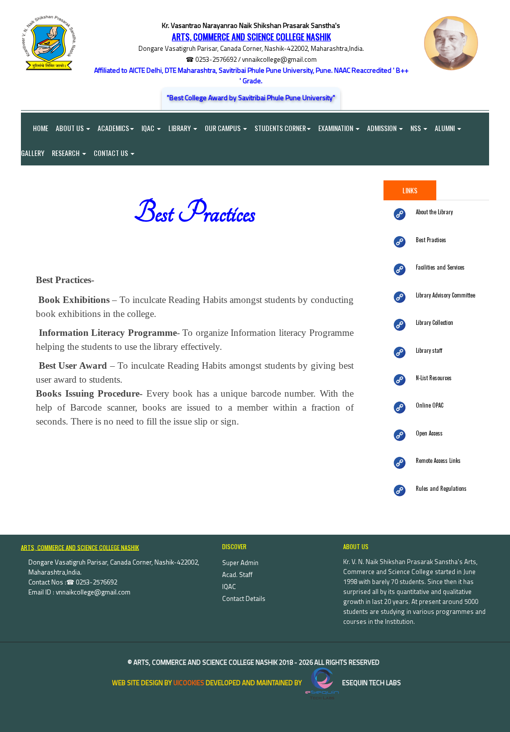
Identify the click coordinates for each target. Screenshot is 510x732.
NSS (416, 128)
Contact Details (243, 598)
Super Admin (240, 563)
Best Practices (431, 240)
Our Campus (223, 128)
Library (180, 128)
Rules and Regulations (441, 488)
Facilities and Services (440, 267)
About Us (70, 128)
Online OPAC (429, 405)
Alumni (445, 128)
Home (34, 128)
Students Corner (280, 128)
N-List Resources (434, 378)
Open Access (429, 433)
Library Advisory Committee (445, 295)
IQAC (148, 128)
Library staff (429, 350)
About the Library (434, 212)
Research (66, 152)
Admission (382, 128)
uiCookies (188, 683)
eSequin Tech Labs (371, 683)
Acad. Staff (237, 575)
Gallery (32, 152)
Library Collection (434, 322)
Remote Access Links (438, 460)
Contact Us (111, 152)
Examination (336, 128)
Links (409, 190)
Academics (113, 128)
